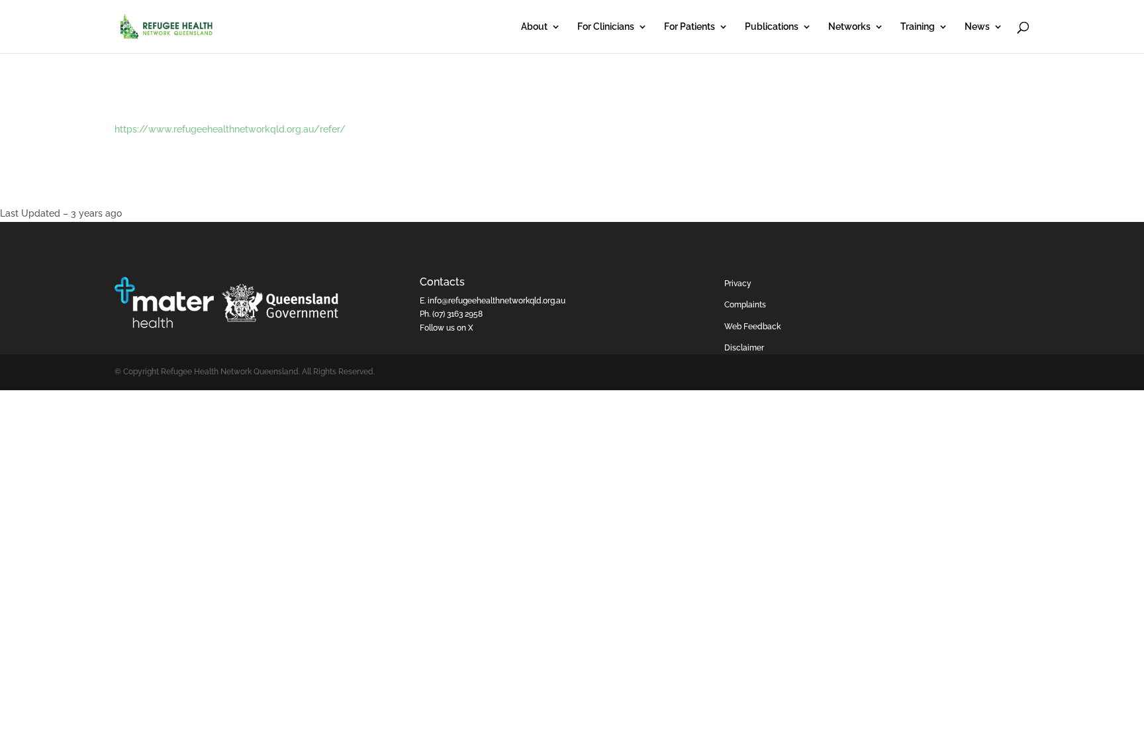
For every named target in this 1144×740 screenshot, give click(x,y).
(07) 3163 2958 (457, 314)
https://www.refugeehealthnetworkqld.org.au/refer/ (230, 129)
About (534, 27)
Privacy (737, 283)
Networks (849, 27)
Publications (771, 27)
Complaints (745, 304)
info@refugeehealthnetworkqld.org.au (496, 300)
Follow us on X (446, 328)
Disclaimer (744, 347)
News (977, 27)
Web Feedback (752, 326)
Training (917, 27)
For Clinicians (605, 27)
